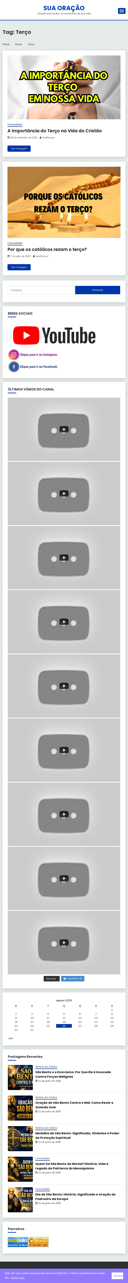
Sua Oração (64, 8)
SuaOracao (48, 137)
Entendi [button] (118, 1275)
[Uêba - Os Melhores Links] (38, 1246)
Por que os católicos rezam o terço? (47, 249)
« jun (10, 1038)
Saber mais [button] (17, 1277)
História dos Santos (46, 1066)
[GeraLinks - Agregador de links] (18, 1246)
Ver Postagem (19, 148)
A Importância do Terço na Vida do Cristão (55, 131)
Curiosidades (15, 124)
